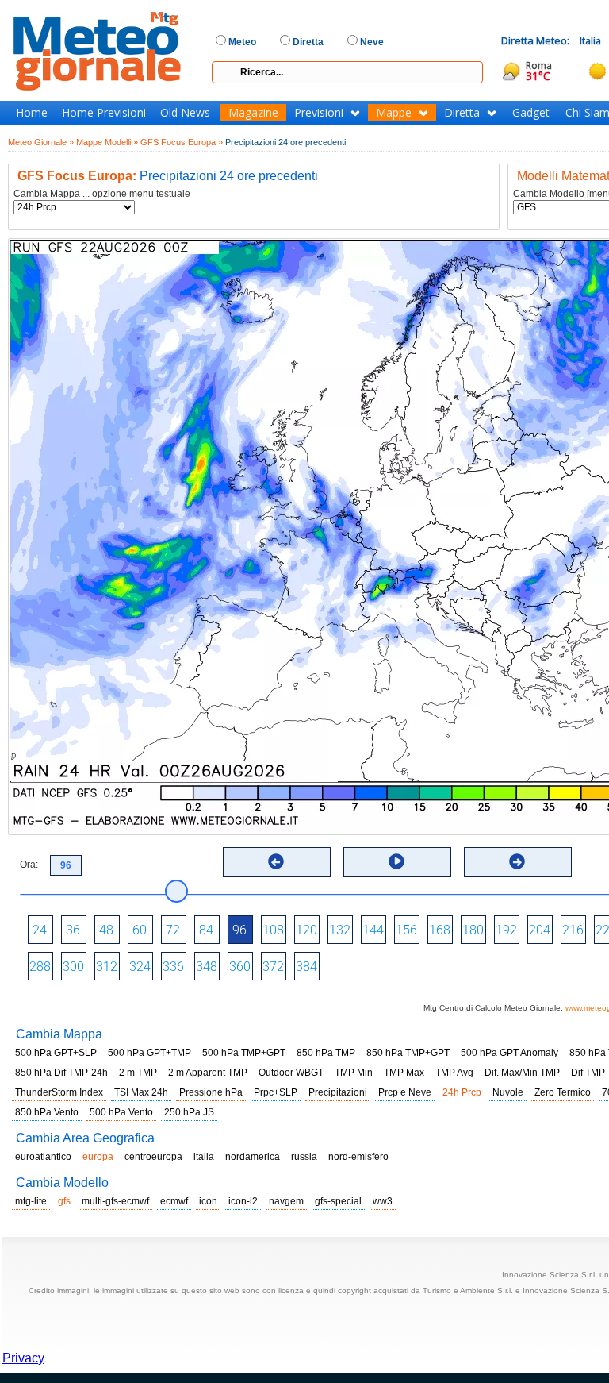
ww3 (383, 1201)
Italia (590, 41)
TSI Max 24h (141, 1092)
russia (304, 1156)
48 (106, 930)
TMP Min (354, 1072)
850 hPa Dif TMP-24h (61, 1072)
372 (273, 966)
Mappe (394, 112)
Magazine (253, 112)
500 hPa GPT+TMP (149, 1052)
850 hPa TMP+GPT (408, 1052)
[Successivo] (517, 861)
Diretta (462, 112)
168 (439, 930)
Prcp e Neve (404, 1092)
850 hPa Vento (47, 1112)
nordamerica (252, 1156)
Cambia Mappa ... (101, 194)
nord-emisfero (358, 1156)
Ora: (29, 864)
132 (339, 930)
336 (173, 966)
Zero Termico (562, 1092)
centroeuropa (153, 1156)
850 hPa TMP (326, 1052)
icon (208, 1201)
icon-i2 (243, 1201)
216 (573, 930)
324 (140, 966)
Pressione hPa (211, 1092)
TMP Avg (454, 1072)
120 (306, 930)
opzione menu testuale (141, 193)
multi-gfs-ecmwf (115, 1201)
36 (73, 930)
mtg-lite (31, 1201)
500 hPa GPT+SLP (56, 1052)
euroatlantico (43, 1156)
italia (203, 1156)
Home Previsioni (104, 112)
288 (40, 966)
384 (306, 966)
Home (32, 112)
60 (139, 930)
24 (40, 930)
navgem (286, 1201)
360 (240, 966)
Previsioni (318, 112)
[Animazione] (396, 861)
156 (406, 930)
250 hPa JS (189, 1112)
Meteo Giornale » (41, 142)
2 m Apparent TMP (207, 1072)
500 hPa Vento (121, 1112)
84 (206, 930)
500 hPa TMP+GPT (243, 1052)
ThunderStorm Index (59, 1092)
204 (539, 930)
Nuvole (507, 1092)
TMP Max (404, 1072)
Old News (185, 112)
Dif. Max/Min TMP (522, 1072)
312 (106, 966)
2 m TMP (138, 1072)
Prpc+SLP (275, 1092)
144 (373, 930)
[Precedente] (276, 861)
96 (239, 930)
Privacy (23, 1358)
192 (506, 930)
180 (473, 930)
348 (206, 966)
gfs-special (338, 1201)
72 (173, 930)
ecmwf (174, 1201)
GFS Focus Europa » (181, 142)
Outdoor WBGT (291, 1072)
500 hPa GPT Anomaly (509, 1052)
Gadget (531, 112)
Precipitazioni (337, 1092)
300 (73, 966)
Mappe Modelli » (107, 142)
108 (273, 930)
